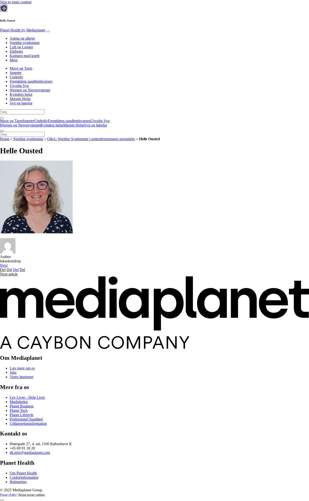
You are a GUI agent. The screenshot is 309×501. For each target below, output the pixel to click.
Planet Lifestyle (21, 415)
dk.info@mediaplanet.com (30, 452)
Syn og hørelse (21, 103)
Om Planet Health (23, 473)
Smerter (15, 73)
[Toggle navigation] (48, 31)
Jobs (13, 372)
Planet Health (22, 30)
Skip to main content (15, 2)
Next (3, 265)
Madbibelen (19, 402)
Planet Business (22, 406)
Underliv (16, 77)
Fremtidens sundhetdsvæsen (31, 81)
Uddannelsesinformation (28, 423)
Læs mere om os (22, 368)
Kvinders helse (21, 94)
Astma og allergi (22, 38)
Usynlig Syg (19, 86)
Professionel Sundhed (26, 419)
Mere (14, 60)
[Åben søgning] (2, 117)
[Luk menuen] (2, 131)
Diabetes (16, 51)
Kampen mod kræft (24, 56)
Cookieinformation (24, 477)
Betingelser (18, 482)
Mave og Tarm (21, 68)
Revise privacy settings (32, 494)
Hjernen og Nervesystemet (30, 90)
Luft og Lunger (21, 47)
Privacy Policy (8, 494)
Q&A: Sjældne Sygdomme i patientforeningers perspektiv (91, 139)
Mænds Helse (20, 99)
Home (4, 139)
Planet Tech (19, 410)
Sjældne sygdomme (25, 43)
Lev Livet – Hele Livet (27, 397)
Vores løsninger (21, 377)
